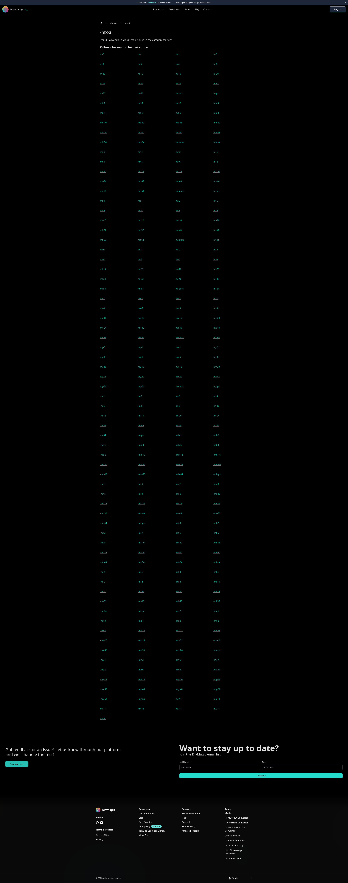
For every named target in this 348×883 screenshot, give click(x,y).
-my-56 (216, 689)
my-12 (141, 366)
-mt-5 (178, 532)
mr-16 (179, 171)
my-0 (102, 347)
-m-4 (215, 396)
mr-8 (215, 161)
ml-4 (102, 259)
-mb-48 (103, 474)
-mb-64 (179, 474)
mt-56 (103, 239)
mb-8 (216, 112)
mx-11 (216, 708)
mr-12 (141, 171)
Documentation (147, 813)
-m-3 (178, 396)
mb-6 (178, 112)
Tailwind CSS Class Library (152, 830)
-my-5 (103, 669)
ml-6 (178, 259)
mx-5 (140, 308)
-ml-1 (102, 571)
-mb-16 (217, 454)
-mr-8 (178, 493)
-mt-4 (140, 532)
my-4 (102, 357)
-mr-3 (178, 484)
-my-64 (103, 698)
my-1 (140, 347)
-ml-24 (216, 591)
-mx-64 (179, 650)
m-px (216, 93)
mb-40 (179, 132)
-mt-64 (179, 562)
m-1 (140, 54)
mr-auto (180, 191)
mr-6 (178, 161)
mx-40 (179, 327)
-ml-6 (140, 581)
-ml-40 (141, 601)
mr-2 (178, 151)
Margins (113, 23)
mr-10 (103, 171)
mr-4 (102, 161)
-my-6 (141, 669)
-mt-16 (216, 542)
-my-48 (179, 689)
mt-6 (178, 210)
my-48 (216, 376)
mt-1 (140, 200)
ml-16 (178, 269)
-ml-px (141, 611)
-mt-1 (178, 523)
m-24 (102, 83)
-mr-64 (103, 523)
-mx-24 (141, 640)
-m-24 (216, 415)
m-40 (178, 83)
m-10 (102, 73)
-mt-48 (103, 562)
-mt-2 (216, 523)
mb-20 (216, 122)
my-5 (140, 357)
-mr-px (141, 523)
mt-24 (103, 230)
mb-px (216, 142)
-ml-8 (178, 581)
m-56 (102, 93)
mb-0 (102, 103)
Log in (337, 9)
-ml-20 (179, 591)
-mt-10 (141, 542)
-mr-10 (216, 493)
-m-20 (178, 415)
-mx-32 (179, 640)
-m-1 (102, 396)
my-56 (103, 386)
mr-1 (140, 151)
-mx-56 (141, 650)
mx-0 (102, 298)
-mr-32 (103, 513)
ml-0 (102, 249)
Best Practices (146, 822)
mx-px (216, 337)
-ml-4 (216, 571)
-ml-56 (216, 601)
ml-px (216, 288)
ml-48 (216, 278)
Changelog (144, 826)
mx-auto (180, 337)
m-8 (215, 64)
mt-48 (216, 230)
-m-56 (216, 425)
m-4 (102, 64)
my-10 (103, 366)
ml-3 (215, 249)
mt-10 (103, 220)
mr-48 (216, 181)
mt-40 (179, 230)
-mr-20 (179, 503)
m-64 (140, 93)
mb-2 (178, 103)
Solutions (174, 9)
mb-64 (141, 142)
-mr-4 (216, 484)
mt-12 (141, 220)
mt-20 (216, 220)
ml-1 (140, 249)
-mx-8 (103, 630)
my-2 (178, 347)
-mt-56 (141, 562)
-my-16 (141, 679)
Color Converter (233, 835)
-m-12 (103, 415)
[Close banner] (345, 2)
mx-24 (103, 327)
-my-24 (216, 679)
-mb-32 (179, 464)
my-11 (103, 718)
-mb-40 (217, 464)
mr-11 (141, 708)
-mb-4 (141, 444)
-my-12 (103, 679)
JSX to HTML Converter (236, 822)
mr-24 (103, 181)
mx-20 (216, 317)
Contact (207, 9)
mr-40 (179, 181)
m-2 (178, 54)
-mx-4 (141, 620)
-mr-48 (179, 513)
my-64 (141, 386)
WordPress (144, 835)
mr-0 (102, 151)
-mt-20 (103, 552)
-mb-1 (179, 435)
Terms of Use (102, 835)
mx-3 (215, 298)
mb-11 (216, 698)
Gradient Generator (235, 840)
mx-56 (103, 337)
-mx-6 (216, 620)
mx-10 (103, 317)
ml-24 (103, 278)
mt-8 (215, 210)
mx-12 (141, 317)
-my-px (141, 698)
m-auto (179, 93)
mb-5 (140, 112)
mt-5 (140, 210)
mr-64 (141, 191)
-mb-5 (179, 444)
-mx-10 (141, 630)
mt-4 (102, 210)
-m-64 (103, 435)
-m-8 (178, 405)
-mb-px (217, 474)
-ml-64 (103, 611)
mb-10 (103, 122)
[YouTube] (102, 823)
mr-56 (103, 191)
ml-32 (141, 278)
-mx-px (216, 650)
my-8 (215, 357)
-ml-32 (103, 601)
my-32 (141, 376)
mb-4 (102, 112)
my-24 (103, 376)
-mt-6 (216, 532)
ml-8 (215, 259)
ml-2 (178, 249)
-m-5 (102, 405)
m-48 (216, 83)
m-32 (140, 83)
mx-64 (141, 337)
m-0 (102, 54)
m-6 (178, 64)
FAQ (197, 9)
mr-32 (141, 181)
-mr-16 (141, 503)
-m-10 (216, 405)
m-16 (178, 73)
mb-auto (180, 142)
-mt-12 (179, 542)
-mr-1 (103, 484)
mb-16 (179, 122)
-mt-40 (216, 552)
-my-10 (216, 669)
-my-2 (141, 659)
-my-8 (178, 669)
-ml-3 (178, 571)
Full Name (184, 762)
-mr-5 (103, 493)
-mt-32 (179, 552)
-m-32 (103, 425)
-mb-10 (141, 454)
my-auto (180, 386)
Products (158, 9)
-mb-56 (141, 474)
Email (264, 762)
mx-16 (179, 317)
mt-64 (141, 239)
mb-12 (141, 122)
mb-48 (216, 132)
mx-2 (178, 298)
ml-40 (178, 278)
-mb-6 (216, 444)
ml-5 (140, 259)
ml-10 (103, 269)
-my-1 (103, 659)
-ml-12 (103, 591)
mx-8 (215, 308)
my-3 (215, 347)
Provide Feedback (191, 813)
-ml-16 (141, 591)
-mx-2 (216, 611)
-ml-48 (179, 601)
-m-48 (178, 425)
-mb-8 (103, 454)
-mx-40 (216, 640)
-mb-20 (103, 464)
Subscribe (261, 775)
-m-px (141, 435)
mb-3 (216, 103)
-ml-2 (140, 571)
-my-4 (216, 659)
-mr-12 (103, 503)
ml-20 (216, 269)
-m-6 (140, 405)
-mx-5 (178, 620)
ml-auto (180, 288)
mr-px (216, 191)
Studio (228, 812)
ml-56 (103, 288)
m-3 (215, 54)
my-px (216, 386)
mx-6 (178, 308)
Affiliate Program (190, 830)
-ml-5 (102, 581)
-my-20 (179, 679)
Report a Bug (188, 826)
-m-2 (140, 396)
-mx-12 (179, 630)
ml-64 (141, 288)
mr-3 (215, 151)
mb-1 (140, 103)
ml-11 (103, 708)
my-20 (216, 366)
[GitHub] (97, 822)
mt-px (216, 239)
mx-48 (216, 327)
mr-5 (140, 161)
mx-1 (140, 298)
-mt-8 (102, 542)
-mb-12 (179, 454)
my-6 (178, 357)
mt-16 (179, 220)
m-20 (216, 73)
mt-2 (178, 200)
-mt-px (216, 562)
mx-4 (102, 308)
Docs (187, 9)
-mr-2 (140, 484)
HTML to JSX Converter (236, 817)
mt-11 (179, 698)
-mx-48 (103, 650)
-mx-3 (127, 23)
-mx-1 (178, 611)
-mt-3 (102, 532)
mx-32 (141, 327)
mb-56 (103, 142)
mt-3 (215, 200)
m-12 (140, 73)
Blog (141, 817)
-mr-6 (140, 493)
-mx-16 (216, 630)
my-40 (179, 376)
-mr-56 (216, 513)
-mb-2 (216, 435)
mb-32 (141, 132)
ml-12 (141, 269)
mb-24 (103, 132)
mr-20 (216, 171)
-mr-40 (141, 513)
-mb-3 (103, 444)
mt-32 (141, 230)
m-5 (140, 64)
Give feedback (17, 764)
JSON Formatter (233, 858)
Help (184, 817)
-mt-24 (141, 552)
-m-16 (141, 415)
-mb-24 (141, 464)
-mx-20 (103, 640)
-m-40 (141, 425)
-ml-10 (216, 581)
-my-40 (141, 689)
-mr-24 (216, 503)
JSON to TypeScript (234, 845)
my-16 (179, 366)
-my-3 (178, 659)
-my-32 (103, 689)
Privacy (99, 839)
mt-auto (180, 239)
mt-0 (102, 200)
